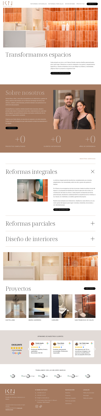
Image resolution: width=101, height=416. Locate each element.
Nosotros (67, 392)
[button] (7, 45)
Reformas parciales (56, 4)
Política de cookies (88, 398)
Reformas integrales (39, 4)
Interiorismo (70, 4)
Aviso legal (86, 395)
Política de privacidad (88, 392)
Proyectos (81, 4)
